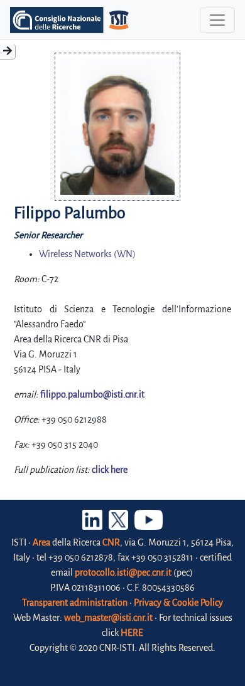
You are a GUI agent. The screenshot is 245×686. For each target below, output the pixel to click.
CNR (111, 542)
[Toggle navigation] (217, 20)
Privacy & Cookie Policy (178, 603)
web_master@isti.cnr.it (108, 618)
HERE (132, 633)
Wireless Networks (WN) (87, 254)
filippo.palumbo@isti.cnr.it (92, 394)
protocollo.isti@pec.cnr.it (123, 572)
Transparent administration (75, 603)
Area (41, 542)
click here (110, 470)
